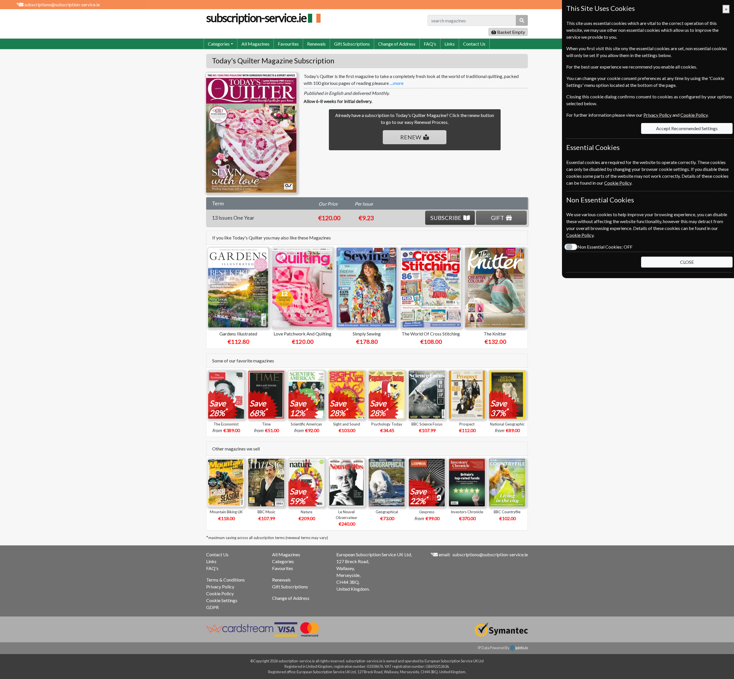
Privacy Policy (220, 586)
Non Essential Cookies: (605, 246)
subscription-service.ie (256, 18)
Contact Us (474, 43)
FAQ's (430, 43)
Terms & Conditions (225, 579)
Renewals (316, 43)
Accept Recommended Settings (687, 128)
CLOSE (687, 262)
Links (449, 43)
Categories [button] (219, 43)
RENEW (410, 137)
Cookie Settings (221, 600)
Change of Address (396, 43)
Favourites (288, 43)
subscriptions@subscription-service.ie (62, 4)
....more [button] (396, 83)
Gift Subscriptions (352, 43)
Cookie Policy (220, 593)
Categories (283, 561)
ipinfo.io (521, 647)
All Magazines (255, 43)
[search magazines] (522, 20)
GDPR (212, 607)
